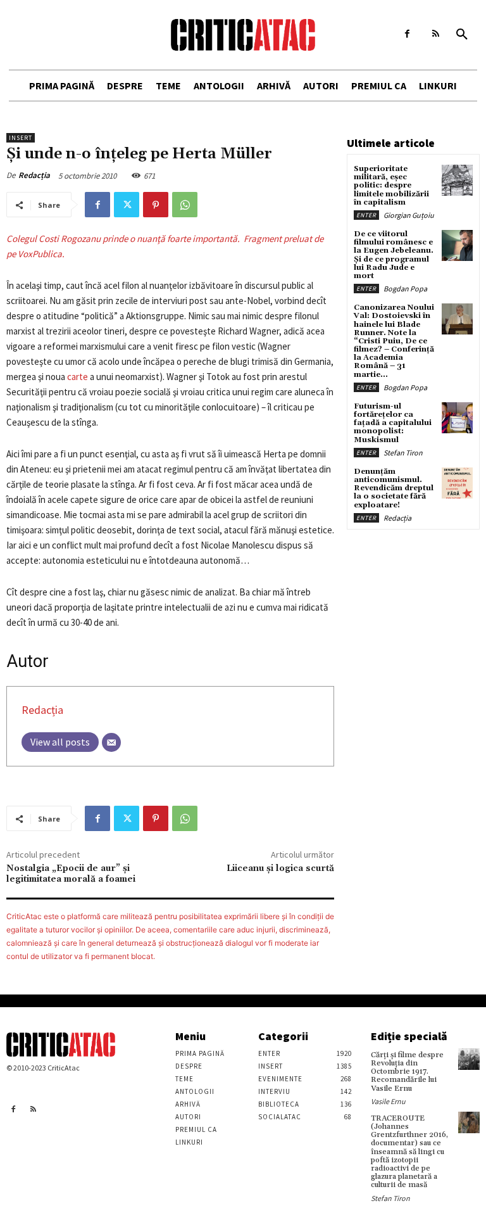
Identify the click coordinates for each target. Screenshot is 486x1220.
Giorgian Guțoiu (408, 215)
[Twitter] (126, 204)
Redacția (34, 175)
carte (77, 377)
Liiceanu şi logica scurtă (280, 868)
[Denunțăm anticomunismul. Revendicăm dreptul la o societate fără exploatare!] (457, 483)
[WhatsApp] (184, 204)
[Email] (111, 742)
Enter (366, 215)
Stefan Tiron (403, 452)
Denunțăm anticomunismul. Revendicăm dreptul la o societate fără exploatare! (393, 488)
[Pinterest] (155, 204)
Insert (20, 138)
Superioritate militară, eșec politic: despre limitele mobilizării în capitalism (391, 185)
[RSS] (436, 34)
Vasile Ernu (388, 1101)
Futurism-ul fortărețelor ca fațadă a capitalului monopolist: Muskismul (393, 423)
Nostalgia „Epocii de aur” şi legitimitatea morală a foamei (70, 874)
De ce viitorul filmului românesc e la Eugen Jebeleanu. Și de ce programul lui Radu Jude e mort (393, 255)
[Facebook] (407, 34)
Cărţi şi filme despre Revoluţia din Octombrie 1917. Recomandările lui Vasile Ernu (407, 1071)
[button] (462, 35)
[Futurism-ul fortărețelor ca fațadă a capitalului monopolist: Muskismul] (457, 417)
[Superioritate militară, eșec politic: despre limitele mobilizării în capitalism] (457, 180)
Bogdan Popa (405, 288)
